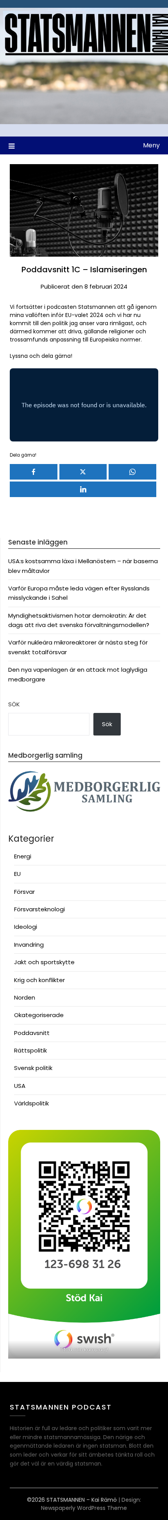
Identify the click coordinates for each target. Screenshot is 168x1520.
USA (19, 1086)
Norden (24, 997)
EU (17, 874)
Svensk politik (33, 1068)
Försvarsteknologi (39, 909)
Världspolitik (31, 1103)
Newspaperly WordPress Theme (84, 1508)
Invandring (29, 944)
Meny (151, 145)
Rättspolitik (30, 1050)
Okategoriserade (39, 1015)
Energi (22, 856)
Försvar (24, 892)
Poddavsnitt (32, 1033)
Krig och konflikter (39, 980)
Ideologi (25, 927)
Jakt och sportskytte (44, 962)
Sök (14, 704)
